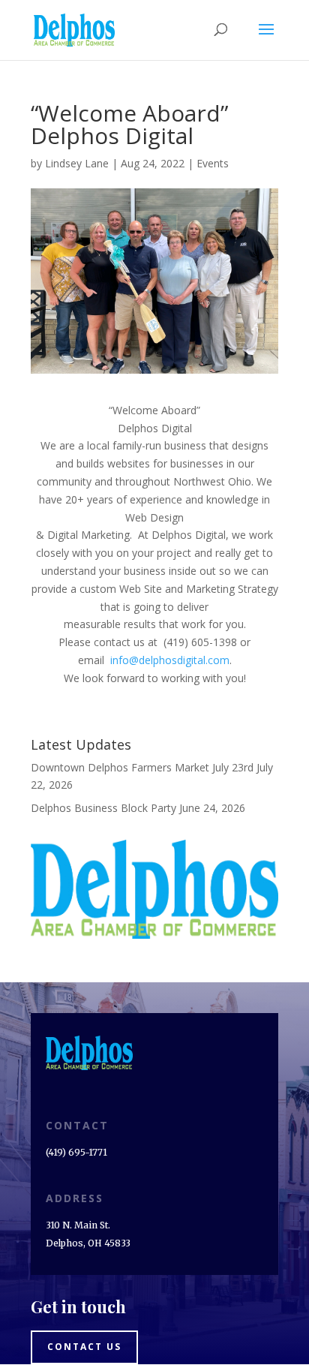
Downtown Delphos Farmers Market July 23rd (142, 767)
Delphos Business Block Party (103, 808)
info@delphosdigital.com (167, 660)
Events (212, 163)
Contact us (84, 1346)
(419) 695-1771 (76, 1152)
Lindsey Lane (77, 163)
